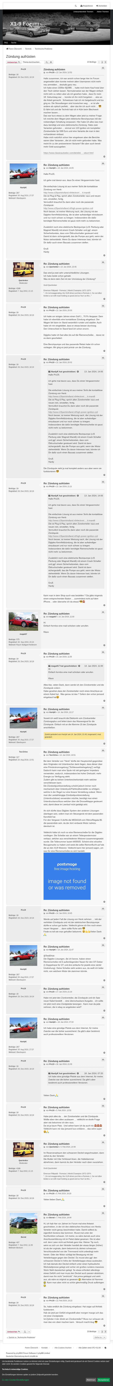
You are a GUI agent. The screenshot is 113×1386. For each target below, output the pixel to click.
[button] (105, 62)
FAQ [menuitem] (6, 43)
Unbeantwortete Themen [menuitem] (83, 12)
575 (17, 639)
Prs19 (23, 69)
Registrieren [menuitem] (88, 6)
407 (17, 1242)
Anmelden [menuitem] (103, 6)
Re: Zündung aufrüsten (57, 165)
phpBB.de (34, 1356)
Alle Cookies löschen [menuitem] (63, 1348)
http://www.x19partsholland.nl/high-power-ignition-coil (68, 208)
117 (17, 757)
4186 (18, 288)
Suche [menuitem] (13, 43)
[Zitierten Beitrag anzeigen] (78, 371)
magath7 (23, 634)
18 (17, 75)
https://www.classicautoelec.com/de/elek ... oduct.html (68, 153)
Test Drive (23, 752)
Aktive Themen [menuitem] (103, 12)
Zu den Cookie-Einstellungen (15, 1380)
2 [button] (102, 62)
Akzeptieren (103, 1380)
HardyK (23, 188)
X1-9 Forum (24, 24)
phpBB (18, 1353)
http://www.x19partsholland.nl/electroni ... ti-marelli (67, 192)
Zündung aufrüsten (20, 56)
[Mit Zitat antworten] (103, 68)
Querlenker (23, 280)
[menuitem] (105, 1347)
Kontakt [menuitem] (44, 1348)
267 (17, 193)
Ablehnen (91, 1380)
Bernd (23, 1237)
